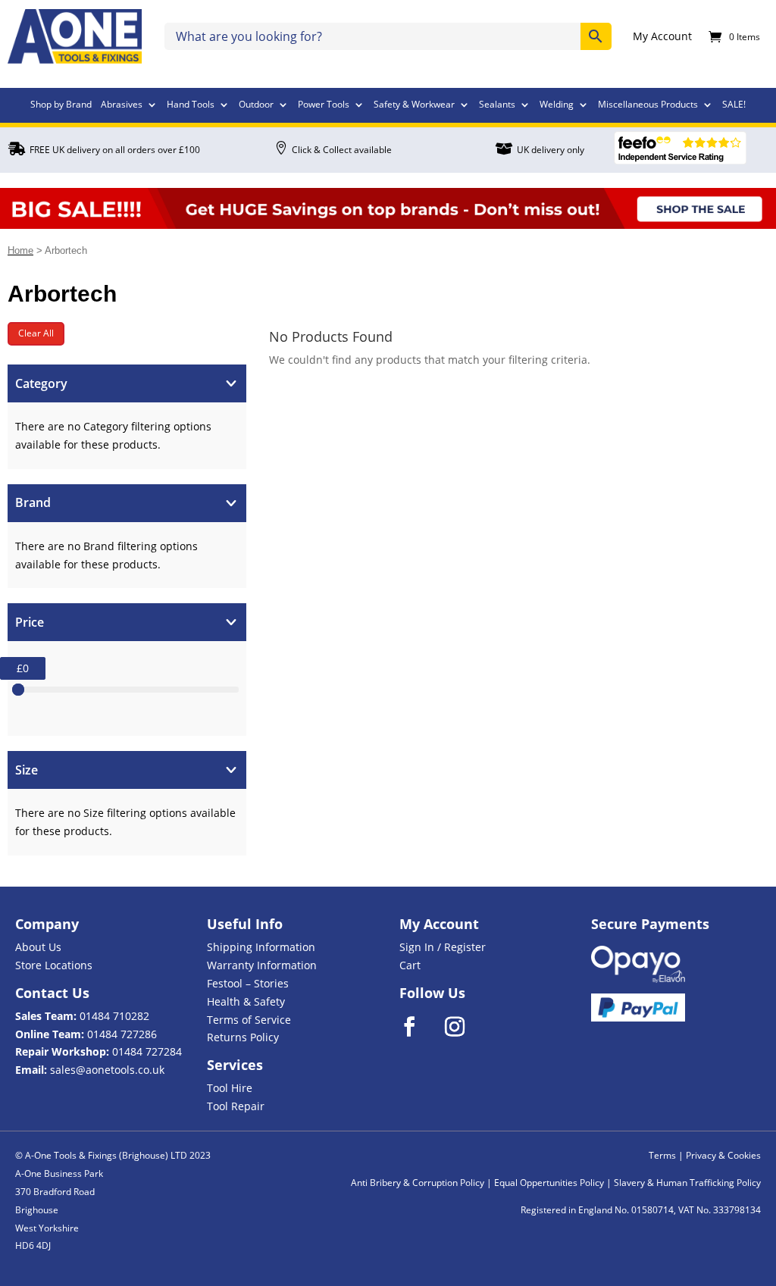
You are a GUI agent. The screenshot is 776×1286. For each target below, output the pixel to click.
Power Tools (323, 105)
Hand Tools (190, 105)
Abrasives (121, 105)
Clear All (36, 333)
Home (20, 250)
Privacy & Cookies (723, 1155)
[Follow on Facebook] (419, 1027)
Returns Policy (243, 1037)
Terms (662, 1155)
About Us (38, 947)
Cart (410, 965)
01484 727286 (122, 1034)
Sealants (497, 105)
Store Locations (53, 965)
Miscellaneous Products (648, 105)
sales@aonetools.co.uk (107, 1069)
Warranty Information (262, 965)
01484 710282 (114, 1016)
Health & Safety (246, 1001)
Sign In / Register (442, 947)
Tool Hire (229, 1088)
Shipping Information (261, 947)
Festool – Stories (248, 983)
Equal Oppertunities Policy (549, 1182)
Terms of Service (249, 1019)
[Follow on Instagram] (464, 1027)
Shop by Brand (61, 105)
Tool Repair (235, 1106)
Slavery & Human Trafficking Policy (687, 1182)
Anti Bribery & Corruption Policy (417, 1182)
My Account (662, 37)
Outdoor (256, 105)
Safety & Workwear (414, 105)
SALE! (734, 105)
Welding (557, 105)
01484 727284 (147, 1051)
